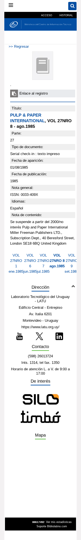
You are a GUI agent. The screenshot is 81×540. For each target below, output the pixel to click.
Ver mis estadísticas (59, 522)
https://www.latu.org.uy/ (40, 327)
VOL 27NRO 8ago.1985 (57, 260)
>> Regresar (19, 46)
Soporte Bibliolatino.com (52, 526)
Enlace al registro (33, 93)
